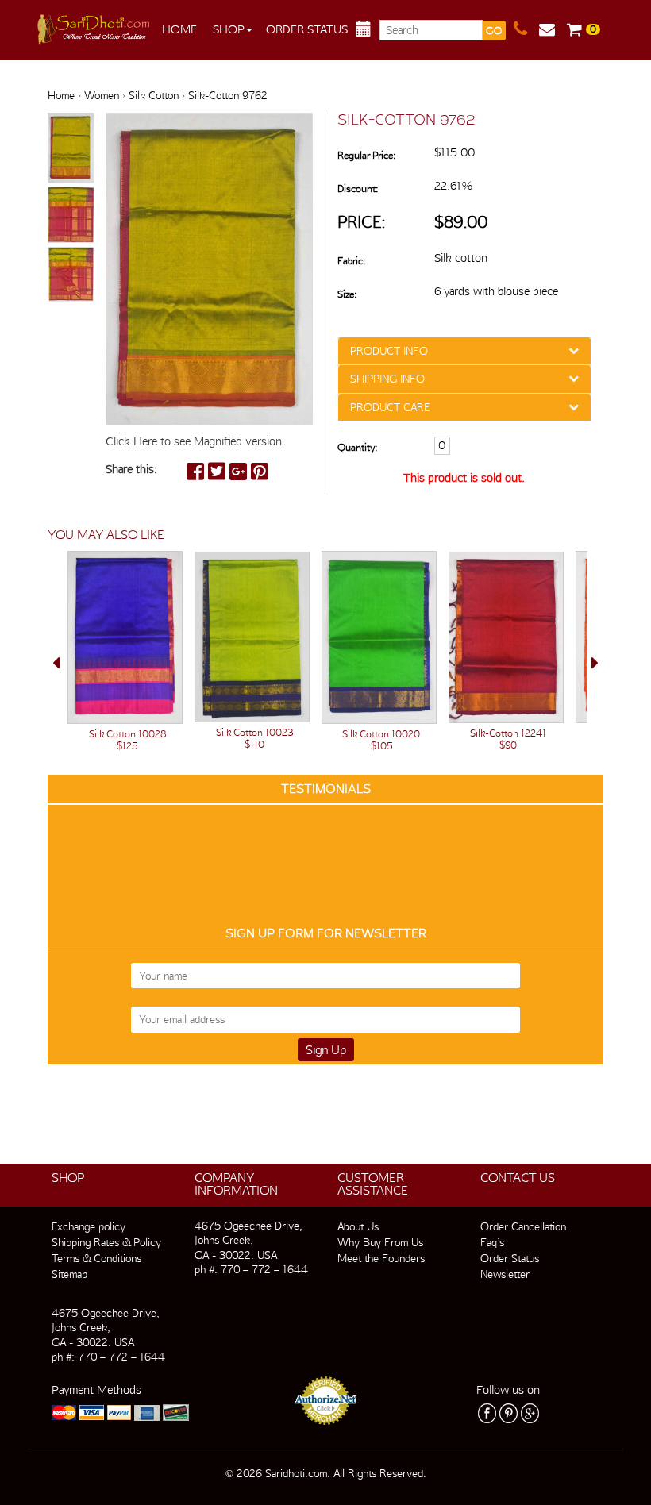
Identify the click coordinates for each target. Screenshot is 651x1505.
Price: (361, 222)
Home (179, 29)
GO (494, 31)
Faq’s (492, 1242)
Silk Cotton (154, 95)
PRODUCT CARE (390, 407)
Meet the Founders (381, 1258)
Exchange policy (88, 1226)
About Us (358, 1226)
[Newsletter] (553, 29)
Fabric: (351, 261)
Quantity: (357, 447)
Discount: (357, 188)
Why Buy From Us (380, 1242)
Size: (346, 294)
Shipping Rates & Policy (106, 1242)
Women (101, 95)
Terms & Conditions (96, 1258)
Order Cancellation (523, 1226)
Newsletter (505, 1274)
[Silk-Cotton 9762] (71, 148)
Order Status (307, 29)
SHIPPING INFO (387, 378)
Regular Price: (366, 155)
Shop (229, 29)
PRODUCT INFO (389, 350)
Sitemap (69, 1274)
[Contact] (526, 29)
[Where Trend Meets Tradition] (95, 25)
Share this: (131, 469)
